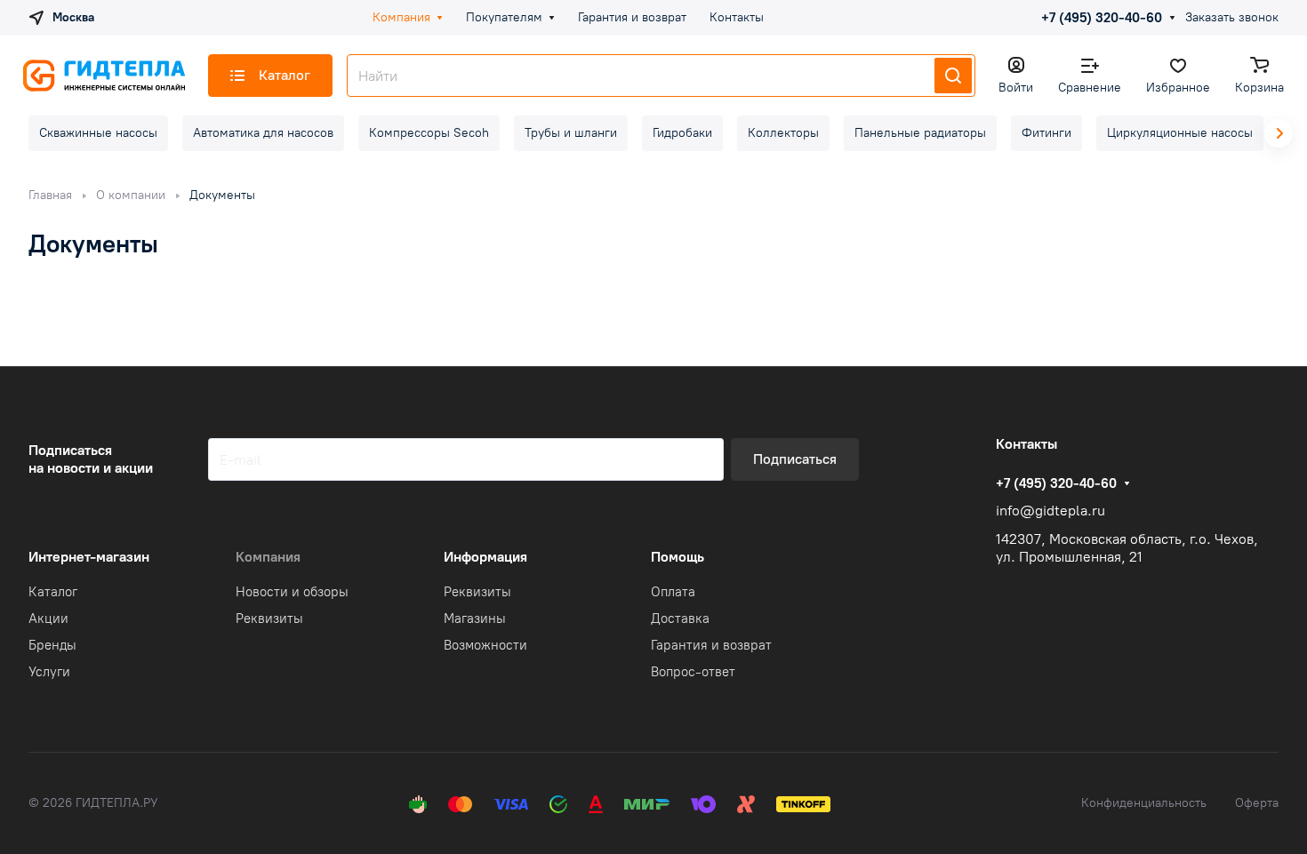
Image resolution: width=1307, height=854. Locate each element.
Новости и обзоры (292, 592)
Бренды (52, 645)
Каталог (52, 592)
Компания (268, 556)
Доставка (680, 619)
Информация (485, 556)
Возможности (485, 645)
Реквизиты (269, 619)
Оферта (1257, 802)
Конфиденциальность (1144, 802)
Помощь (677, 556)
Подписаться (795, 459)
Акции (48, 619)
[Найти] (953, 75)
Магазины (475, 619)
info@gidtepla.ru (1050, 510)
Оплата (673, 592)
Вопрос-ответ (693, 672)
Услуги (49, 672)
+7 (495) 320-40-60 (1101, 18)
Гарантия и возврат (711, 645)
